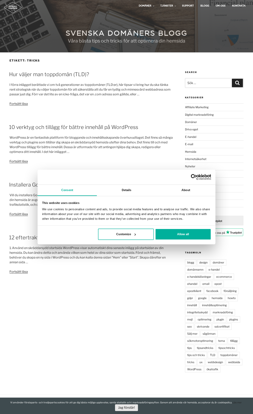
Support (188, 5)
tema (221, 340)
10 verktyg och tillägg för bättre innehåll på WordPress (73, 127)
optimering (204, 319)
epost (218, 283)
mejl (190, 319)
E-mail (189, 144)
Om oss (221, 5)
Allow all (183, 234)
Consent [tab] (67, 189)
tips (189, 348)
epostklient (194, 291)
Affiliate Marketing (197, 107)
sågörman (209, 333)
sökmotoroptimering (200, 340)
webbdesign (215, 362)
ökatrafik (212, 369)
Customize (123, 234)
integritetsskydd (197, 312)
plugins (233, 319)
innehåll (192, 305)
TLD (212, 355)
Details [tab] (126, 189)
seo (189, 326)
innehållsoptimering (214, 305)
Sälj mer (192, 333)
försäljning (230, 291)
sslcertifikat (221, 326)
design (203, 262)
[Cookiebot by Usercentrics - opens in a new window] (194, 177)
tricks (190, 362)
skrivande (203, 326)
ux (201, 362)
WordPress (194, 369)
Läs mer (237, 402)
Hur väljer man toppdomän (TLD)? (49, 74)
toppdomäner (229, 355)
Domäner (191, 122)
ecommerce (224, 276)
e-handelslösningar (199, 276)
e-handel (214, 269)
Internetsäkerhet (195, 159)
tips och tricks (196, 355)
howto (232, 298)
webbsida (234, 362)
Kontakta (238, 5)
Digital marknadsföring (199, 114)
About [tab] (185, 189)
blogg (190, 262)
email (205, 283)
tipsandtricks (205, 348)
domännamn (195, 269)
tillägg (234, 340)
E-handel (190, 136)
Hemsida (190, 151)
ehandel (192, 283)
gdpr (190, 298)
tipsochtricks (226, 348)
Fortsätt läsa (18, 104)
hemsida (217, 298)
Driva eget (191, 129)
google (202, 298)
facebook (212, 291)
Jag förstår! (126, 407)
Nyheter (190, 166)
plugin (220, 319)
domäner (218, 262)
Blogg (204, 5)
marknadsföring (223, 312)
